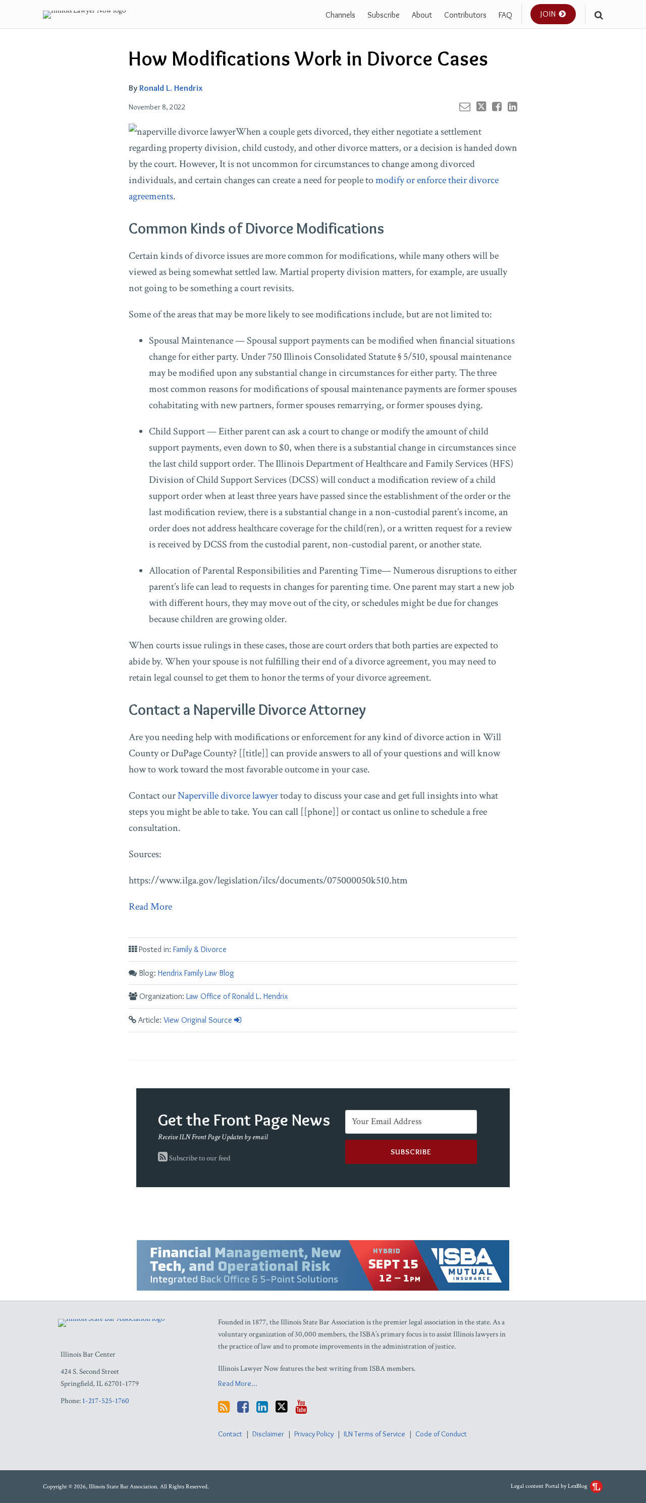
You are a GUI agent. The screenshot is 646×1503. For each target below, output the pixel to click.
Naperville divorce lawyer (229, 795)
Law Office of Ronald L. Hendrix (237, 996)
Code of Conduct (441, 1433)
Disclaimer (268, 1433)
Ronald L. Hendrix (170, 88)
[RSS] (224, 1407)
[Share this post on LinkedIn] (512, 106)
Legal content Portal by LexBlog (550, 1486)
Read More (150, 906)
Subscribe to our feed (199, 1158)
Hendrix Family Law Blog (196, 973)
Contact (230, 1433)
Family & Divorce (200, 949)
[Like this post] (497, 106)
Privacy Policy (314, 1433)
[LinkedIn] (262, 1407)
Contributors (465, 15)
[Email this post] (464, 106)
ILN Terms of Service (374, 1433)
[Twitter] (282, 1407)
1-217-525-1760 (105, 1401)
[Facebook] (243, 1407)
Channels (340, 15)
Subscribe (383, 15)
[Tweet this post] (481, 106)
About (422, 15)
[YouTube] (301, 1407)
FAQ (505, 15)
